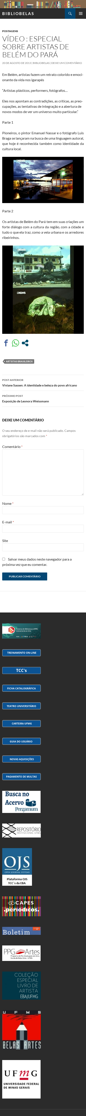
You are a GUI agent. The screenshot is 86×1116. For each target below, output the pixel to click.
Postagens (10, 31)
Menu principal (80, 13)
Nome (7, 503)
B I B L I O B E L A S (18, 13)
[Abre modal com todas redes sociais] (25, 343)
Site (5, 540)
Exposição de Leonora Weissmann (25, 398)
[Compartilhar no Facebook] (6, 343)
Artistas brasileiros (19, 361)
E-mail (8, 522)
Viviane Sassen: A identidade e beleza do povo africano (39, 382)
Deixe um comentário (66, 63)
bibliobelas (41, 63)
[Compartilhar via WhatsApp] (15, 343)
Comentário (12, 446)
